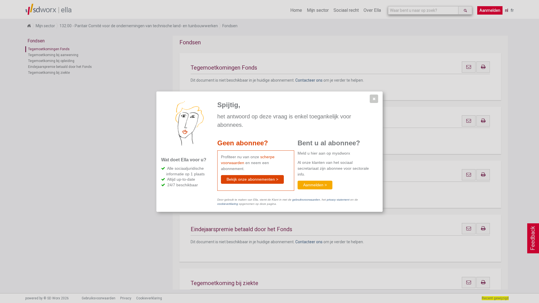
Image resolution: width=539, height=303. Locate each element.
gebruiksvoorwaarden (306, 199)
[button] (374, 99)
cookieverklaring (227, 203)
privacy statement (338, 199)
